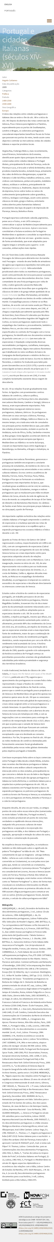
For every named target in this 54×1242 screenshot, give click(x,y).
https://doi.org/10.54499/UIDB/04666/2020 (35, 1228)
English (8, 4)
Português (9, 10)
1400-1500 (6, 100)
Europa (5, 110)
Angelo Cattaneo (9, 80)
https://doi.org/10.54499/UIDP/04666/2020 (35, 1234)
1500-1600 (6, 104)
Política (5, 94)
